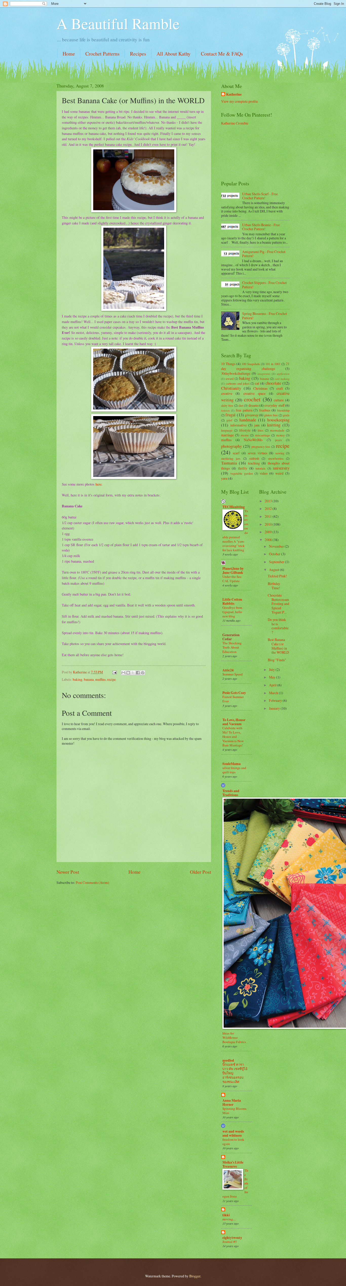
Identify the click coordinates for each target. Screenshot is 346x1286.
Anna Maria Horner (231, 1102)
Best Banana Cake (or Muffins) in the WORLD (278, 646)
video (263, 473)
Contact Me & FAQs (222, 53)
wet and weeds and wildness (233, 1133)
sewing (279, 453)
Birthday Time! (274, 585)
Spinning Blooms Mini (234, 1110)
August (274, 569)
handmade (247, 420)
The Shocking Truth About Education (232, 647)
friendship (283, 410)
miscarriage (262, 435)
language (227, 430)
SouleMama (231, 763)
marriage (227, 435)
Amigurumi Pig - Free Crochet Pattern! (263, 253)
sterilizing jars (230, 458)
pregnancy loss (261, 446)
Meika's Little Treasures (232, 1164)
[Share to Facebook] (137, 672)
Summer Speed (232, 674)
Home (69, 53)
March (274, 692)
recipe (111, 679)
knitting (273, 425)
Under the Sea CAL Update (231, 578)
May (272, 677)
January (275, 708)
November (277, 546)
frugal (230, 415)
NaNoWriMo (253, 439)
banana (89, 679)
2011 (269, 516)
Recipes (138, 53)
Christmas (260, 388)
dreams (253, 405)
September (277, 561)
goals (286, 415)
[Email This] (123, 672)
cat (257, 383)
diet (241, 405)
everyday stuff (274, 405)
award (230, 379)
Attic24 (228, 670)
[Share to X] (133, 672)
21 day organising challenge (255, 366)
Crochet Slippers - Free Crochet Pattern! (264, 284)
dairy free (227, 405)
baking (77, 679)
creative (226, 393)
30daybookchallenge (235, 373)
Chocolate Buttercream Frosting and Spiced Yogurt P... (278, 603)
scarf (236, 453)
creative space (254, 393)
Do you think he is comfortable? (278, 626)
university (281, 468)
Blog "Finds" (277, 659)
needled (228, 1060)
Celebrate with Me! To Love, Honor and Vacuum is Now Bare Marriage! (233, 736)
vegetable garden (241, 473)
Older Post (200, 872)
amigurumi (263, 374)
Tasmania (229, 463)
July (272, 669)
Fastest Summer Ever (233, 698)
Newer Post (67, 872)
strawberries (275, 458)
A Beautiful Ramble (118, 23)
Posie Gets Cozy (234, 692)
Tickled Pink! (277, 576)
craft (279, 388)
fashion (225, 410)
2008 (269, 539)
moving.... (229, 1219)
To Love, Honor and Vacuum (233, 721)
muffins (100, 679)
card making (282, 379)
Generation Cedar (231, 636)
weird (279, 473)
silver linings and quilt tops (234, 769)
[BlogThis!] (128, 672)
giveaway (251, 415)
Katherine (234, 94)
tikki (226, 1215)
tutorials (260, 468)
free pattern (244, 410)
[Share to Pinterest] (142, 672)
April (273, 685)
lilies (260, 430)
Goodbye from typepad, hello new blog (232, 611)
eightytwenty (232, 1237)
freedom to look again (233, 1141)
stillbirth (254, 458)
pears (278, 440)
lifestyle (245, 430)
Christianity (231, 388)
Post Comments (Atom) (92, 882)
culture (279, 400)
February (276, 700)
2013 (269, 500)
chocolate (273, 383)
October (275, 553)
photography (231, 446)
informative (238, 425)
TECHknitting (233, 506)
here (98, 484)
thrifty (242, 468)
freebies (264, 410)
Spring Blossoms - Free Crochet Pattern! (264, 315)
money (280, 435)
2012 (269, 508)
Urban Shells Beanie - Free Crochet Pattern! (261, 226)
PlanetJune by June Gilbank (233, 570)
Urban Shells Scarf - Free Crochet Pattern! (260, 196)
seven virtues (257, 453)
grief (229, 420)
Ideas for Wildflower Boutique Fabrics (234, 1037)
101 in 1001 (272, 364)
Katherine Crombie (234, 123)
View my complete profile (239, 101)
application (283, 374)
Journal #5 (229, 1241)
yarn (224, 478)
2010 (269, 524)
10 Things (228, 363)
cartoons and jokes (237, 383)
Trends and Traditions (230, 792)
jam (257, 425)
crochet (252, 399)
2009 (269, 531)
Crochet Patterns (102, 53)
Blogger (194, 1276)
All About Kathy (173, 53)
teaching (254, 463)
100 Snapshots (251, 364)
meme (245, 435)
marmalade (277, 430)
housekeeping (278, 420)
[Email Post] (114, 672)
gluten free (271, 415)
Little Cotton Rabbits (232, 601)
